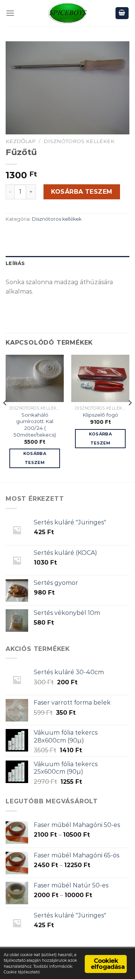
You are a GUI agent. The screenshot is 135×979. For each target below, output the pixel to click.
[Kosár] (122, 13)
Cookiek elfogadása (107, 963)
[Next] (130, 418)
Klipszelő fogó (100, 415)
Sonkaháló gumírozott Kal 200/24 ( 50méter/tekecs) (35, 425)
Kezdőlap (21, 141)
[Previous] (5, 418)
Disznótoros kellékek (79, 141)
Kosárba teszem (81, 191)
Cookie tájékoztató (22, 972)
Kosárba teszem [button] (34, 458)
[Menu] (10, 13)
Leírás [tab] (15, 263)
